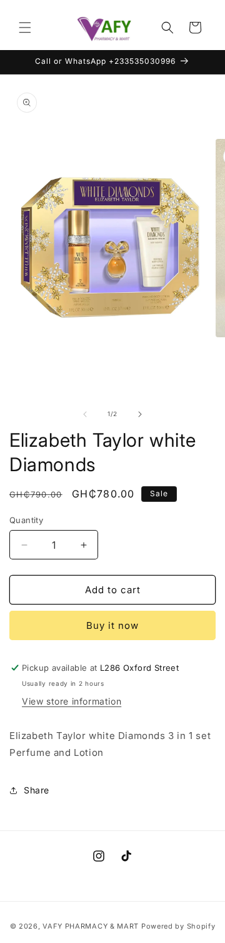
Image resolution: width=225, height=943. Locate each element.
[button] (25, 27)
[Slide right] (140, 414)
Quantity (26, 520)
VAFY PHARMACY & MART (90, 926)
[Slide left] (85, 414)
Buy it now (112, 625)
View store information (71, 701)
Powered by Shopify (178, 926)
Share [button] (36, 790)
